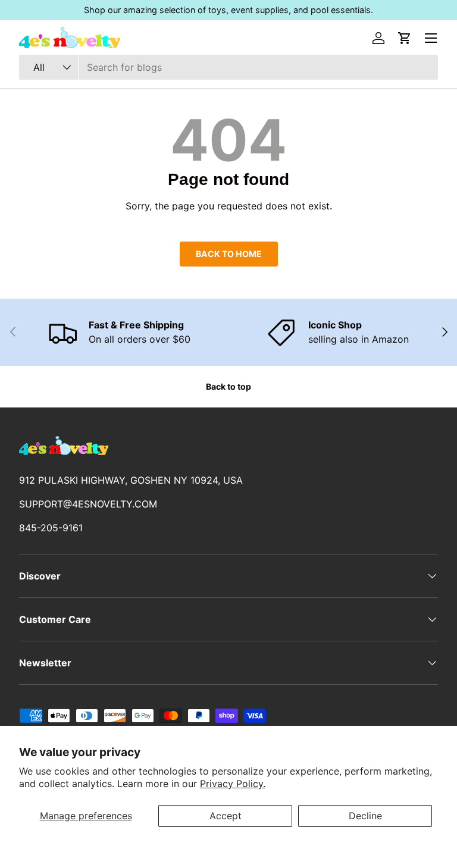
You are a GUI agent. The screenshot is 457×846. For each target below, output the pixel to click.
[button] (405, 38)
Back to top (228, 386)
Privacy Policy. (232, 783)
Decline (365, 816)
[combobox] (228, 67)
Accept (225, 816)
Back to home (229, 254)
